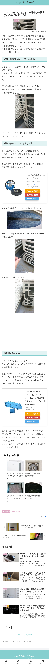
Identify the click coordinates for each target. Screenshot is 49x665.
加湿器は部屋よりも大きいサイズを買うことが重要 (15, 475)
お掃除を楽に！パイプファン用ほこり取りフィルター (15, 498)
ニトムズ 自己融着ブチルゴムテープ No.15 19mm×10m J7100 (34, 178)
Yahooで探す (32, 199)
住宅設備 (7, 511)
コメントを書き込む (24, 635)
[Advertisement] (24, 332)
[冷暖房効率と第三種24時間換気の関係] (33, 468)
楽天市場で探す (32, 195)
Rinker (33, 184)
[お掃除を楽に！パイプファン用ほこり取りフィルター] (15, 490)
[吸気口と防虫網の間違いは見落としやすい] (33, 490)
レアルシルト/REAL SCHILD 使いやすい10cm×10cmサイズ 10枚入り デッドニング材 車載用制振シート (34, 398)
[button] (44, 426)
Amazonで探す (32, 191)
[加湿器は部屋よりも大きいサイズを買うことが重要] (15, 468)
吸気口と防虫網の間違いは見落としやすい (33, 497)
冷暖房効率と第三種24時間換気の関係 (33, 474)
